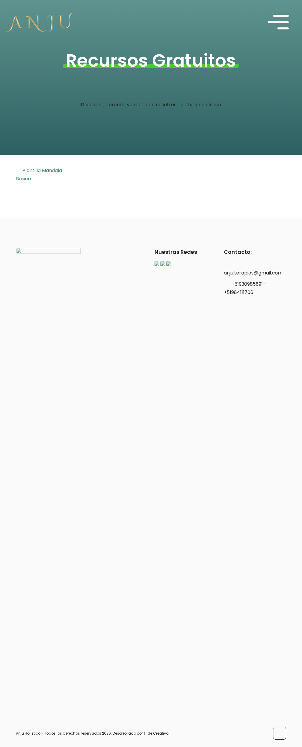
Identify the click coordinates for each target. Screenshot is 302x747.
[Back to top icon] (279, 733)
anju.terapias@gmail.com (253, 272)
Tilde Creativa (156, 733)
